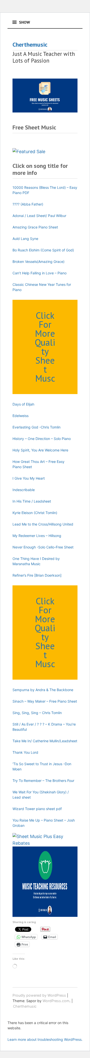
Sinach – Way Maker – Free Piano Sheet (44, 701)
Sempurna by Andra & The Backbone (42, 690)
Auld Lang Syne (25, 238)
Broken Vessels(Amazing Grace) (38, 261)
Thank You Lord (25, 752)
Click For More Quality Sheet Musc (45, 347)
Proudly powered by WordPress (39, 995)
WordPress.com (56, 1001)
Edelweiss (20, 416)
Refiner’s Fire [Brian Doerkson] (37, 575)
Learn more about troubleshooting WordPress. (45, 1039)
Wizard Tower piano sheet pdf (37, 809)
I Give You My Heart (28, 478)
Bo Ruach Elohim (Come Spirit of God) (43, 250)
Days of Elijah (23, 404)
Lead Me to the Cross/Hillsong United (42, 524)
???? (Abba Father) (27, 204)
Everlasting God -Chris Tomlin (36, 427)
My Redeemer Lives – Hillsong (36, 535)
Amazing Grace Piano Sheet (35, 227)
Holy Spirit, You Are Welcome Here (40, 450)
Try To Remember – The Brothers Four (43, 780)
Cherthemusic (30, 44)
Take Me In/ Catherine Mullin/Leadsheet (44, 741)
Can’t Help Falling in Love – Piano (39, 273)
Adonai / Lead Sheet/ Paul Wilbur (39, 215)
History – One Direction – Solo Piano (41, 438)
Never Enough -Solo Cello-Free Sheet (43, 547)
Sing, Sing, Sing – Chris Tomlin (37, 713)
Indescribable (23, 490)
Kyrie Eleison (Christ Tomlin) (34, 513)
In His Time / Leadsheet (31, 501)
